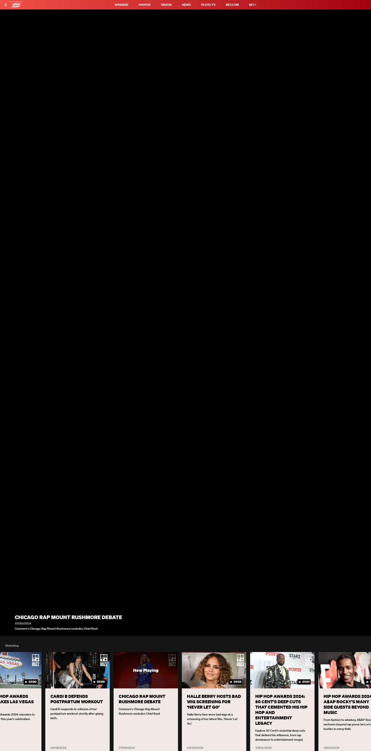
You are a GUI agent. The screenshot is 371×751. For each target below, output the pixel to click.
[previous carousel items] (8, 679)
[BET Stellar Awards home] (16, 7)
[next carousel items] (362, 679)
